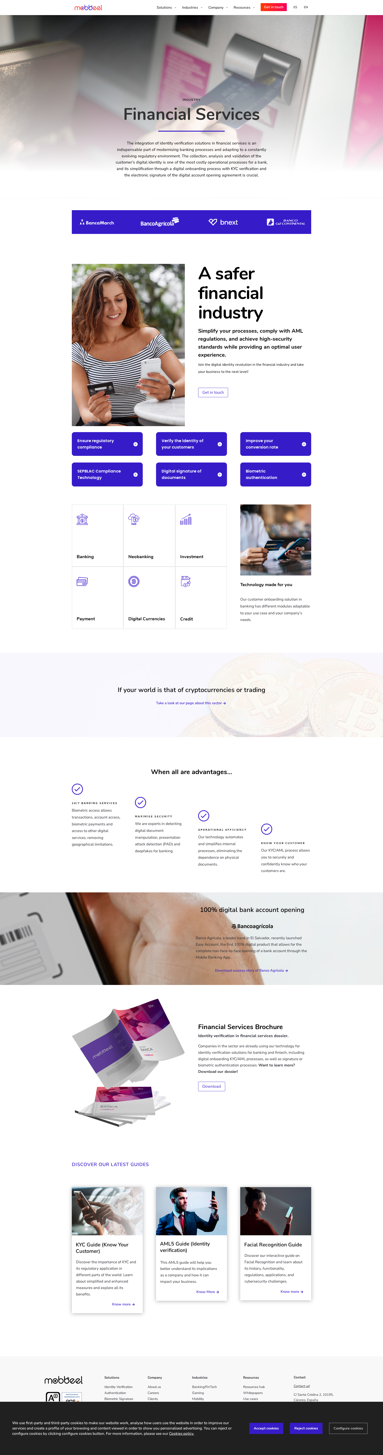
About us (154, 1387)
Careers (153, 1393)
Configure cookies (348, 1428)
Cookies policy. (181, 1433)
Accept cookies (266, 1428)
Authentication (115, 1393)
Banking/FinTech (204, 1387)
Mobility (198, 1399)
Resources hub (254, 1387)
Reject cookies (306, 1428)
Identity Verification (118, 1387)
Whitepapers (253, 1393)
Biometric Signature (118, 1399)
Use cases (250, 1399)
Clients (153, 1399)
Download (211, 1086)
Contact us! (302, 1386)
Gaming (198, 1393)
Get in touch (213, 392)
